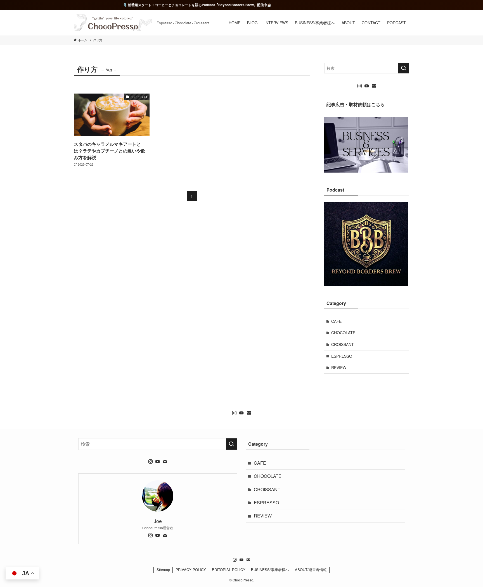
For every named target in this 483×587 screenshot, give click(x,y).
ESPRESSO (341, 356)
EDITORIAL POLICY (228, 569)
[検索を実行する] (403, 68)
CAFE (336, 321)
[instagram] (359, 86)
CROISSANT (342, 344)
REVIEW (338, 367)
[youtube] (367, 86)
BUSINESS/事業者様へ (270, 569)
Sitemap (163, 569)
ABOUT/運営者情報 (311, 569)
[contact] (374, 86)
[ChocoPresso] (113, 22)
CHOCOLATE (343, 332)
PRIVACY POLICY (191, 569)
